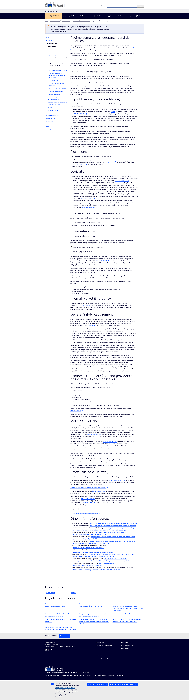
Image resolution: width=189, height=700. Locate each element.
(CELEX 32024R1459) (99, 491)
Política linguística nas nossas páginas (73, 675)
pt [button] (104, 6)
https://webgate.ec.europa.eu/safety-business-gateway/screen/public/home (113, 523)
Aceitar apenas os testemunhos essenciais (123, 684)
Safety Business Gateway (117, 480)
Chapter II (91, 325)
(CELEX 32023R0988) (103, 261)
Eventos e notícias (119, 16)
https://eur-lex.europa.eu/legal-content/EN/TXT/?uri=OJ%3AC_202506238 (96, 570)
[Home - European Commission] (56, 668)
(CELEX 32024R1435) (88, 503)
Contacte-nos (86, 672)
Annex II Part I (110, 162)
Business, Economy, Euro (103, 659)
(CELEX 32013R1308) (88, 207)
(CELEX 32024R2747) (85, 305)
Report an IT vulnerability (52, 675)
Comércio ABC (71, 16)
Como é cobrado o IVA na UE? (122, 614)
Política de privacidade (99, 675)
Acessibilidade (120, 675)
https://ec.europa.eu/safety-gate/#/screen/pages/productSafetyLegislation (113, 525)
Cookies (88, 675)
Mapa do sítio (125, 648)
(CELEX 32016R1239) (80, 114)
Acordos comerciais (83, 16)
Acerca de (138, 16)
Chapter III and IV (75, 411)
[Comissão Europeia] (57, 5)
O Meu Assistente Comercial (54, 16)
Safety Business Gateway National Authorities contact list (88, 488)
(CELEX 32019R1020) (94, 434)
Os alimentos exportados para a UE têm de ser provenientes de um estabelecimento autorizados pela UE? (94, 622)
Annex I (113, 111)
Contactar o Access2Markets (104, 645)
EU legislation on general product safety (85, 513)
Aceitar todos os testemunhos (97, 684)
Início (64, 16)
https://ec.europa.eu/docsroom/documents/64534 (88, 547)
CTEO (131, 16)
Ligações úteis (50, 592)
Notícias (73, 592)
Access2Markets (50, 642)
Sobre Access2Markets (127, 645)
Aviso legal (111, 675)
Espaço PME (110, 16)
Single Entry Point (97, 16)
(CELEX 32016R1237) (80, 164)
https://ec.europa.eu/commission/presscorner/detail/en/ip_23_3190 (93, 552)
